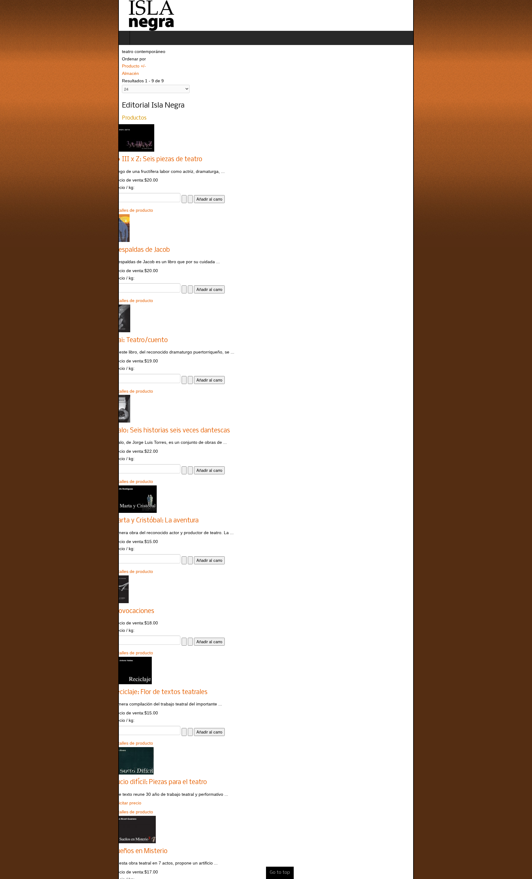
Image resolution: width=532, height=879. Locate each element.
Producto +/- (16, 65)
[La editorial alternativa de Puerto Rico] (33, 15)
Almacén (12, 73)
